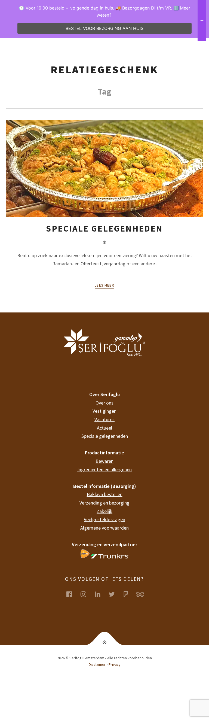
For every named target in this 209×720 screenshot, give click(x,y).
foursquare (129, 594)
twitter (115, 594)
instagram (86, 594)
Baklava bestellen (104, 494)
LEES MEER (104, 285)
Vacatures (104, 419)
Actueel (104, 428)
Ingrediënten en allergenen (104, 469)
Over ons (104, 403)
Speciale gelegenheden (104, 228)
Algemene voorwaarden (104, 528)
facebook (72, 594)
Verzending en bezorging (104, 503)
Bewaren (104, 461)
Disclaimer (97, 664)
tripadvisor (143, 594)
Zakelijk (104, 511)
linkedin (100, 594)
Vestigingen (104, 411)
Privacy (115, 664)
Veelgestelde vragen (104, 519)
